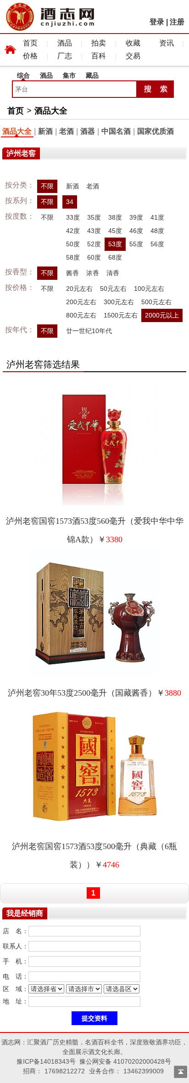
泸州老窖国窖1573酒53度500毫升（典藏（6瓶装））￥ (94, 855)
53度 (115, 244)
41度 (157, 217)
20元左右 (79, 288)
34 (69, 201)
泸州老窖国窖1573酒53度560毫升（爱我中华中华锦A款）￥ (94, 530)
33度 (73, 217)
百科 (98, 56)
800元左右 (81, 315)
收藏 (133, 43)
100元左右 (149, 288)
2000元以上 (162, 315)
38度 (115, 217)
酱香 (72, 273)
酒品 (64, 43)
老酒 (66, 131)
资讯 (166, 43)
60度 (94, 257)
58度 (73, 257)
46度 (136, 230)
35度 (94, 217)
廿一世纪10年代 (89, 331)
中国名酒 (116, 131)
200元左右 (81, 302)
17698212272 (64, 1071)
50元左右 (113, 288)
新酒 (45, 131)
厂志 (64, 56)
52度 (94, 244)
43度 (94, 230)
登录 (157, 22)
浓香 (92, 273)
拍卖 (98, 43)
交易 (133, 56)
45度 (115, 230)
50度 (73, 244)
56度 (157, 244)
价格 (30, 56)
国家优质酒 (155, 131)
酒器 (87, 131)
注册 (177, 22)
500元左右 (156, 302)
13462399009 (143, 1071)
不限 (47, 186)
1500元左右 (121, 315)
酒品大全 (50, 110)
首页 (30, 43)
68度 (115, 257)
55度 (136, 244)
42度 (73, 230)
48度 (157, 230)
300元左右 (119, 302)
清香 (112, 273)
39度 (136, 217)
